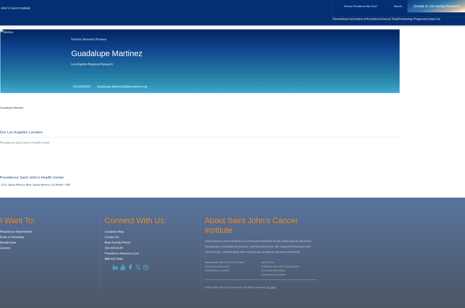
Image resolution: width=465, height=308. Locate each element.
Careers (5, 248)
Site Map (271, 287)
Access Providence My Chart (360, 6)
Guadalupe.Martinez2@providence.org (122, 86)
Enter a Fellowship (12, 237)
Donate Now (8, 242)
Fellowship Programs (412, 19)
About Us (347, 19)
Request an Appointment (16, 231)
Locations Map (114, 231)
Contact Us (433, 19)
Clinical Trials (390, 19)
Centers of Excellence (367, 19)
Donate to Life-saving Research (437, 6)
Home (337, 19)
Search (398, 6)
